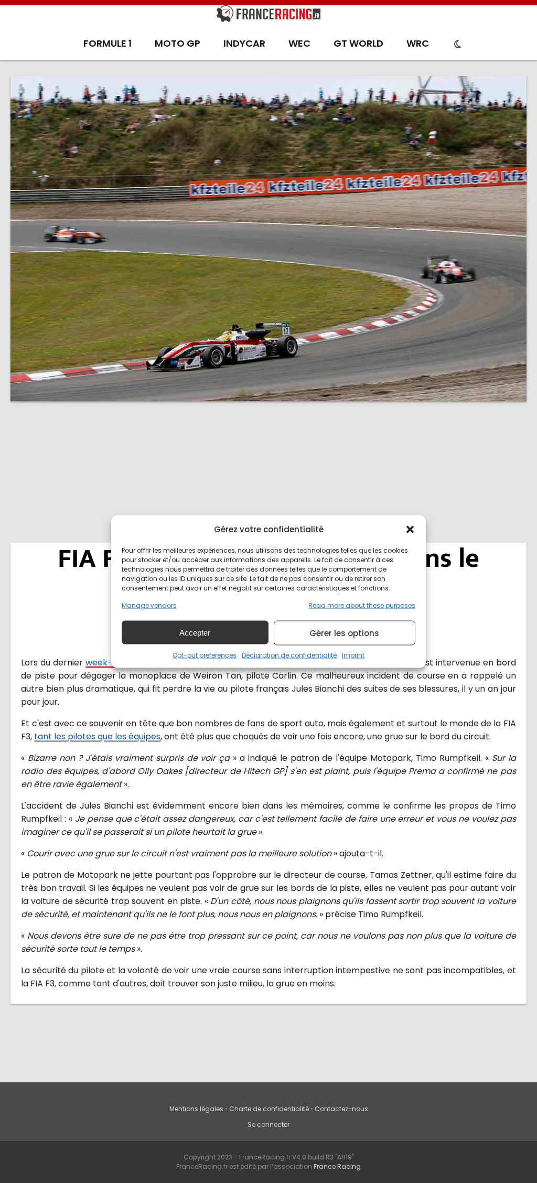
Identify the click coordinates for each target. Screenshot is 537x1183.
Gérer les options (344, 632)
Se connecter (268, 1124)
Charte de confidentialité (269, 1108)
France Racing (337, 1166)
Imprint (353, 655)
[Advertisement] (268, 490)
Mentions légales (196, 1108)
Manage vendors (149, 605)
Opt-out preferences (205, 655)
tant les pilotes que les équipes (97, 736)
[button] (410, 529)
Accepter (194, 632)
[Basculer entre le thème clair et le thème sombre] (458, 44)
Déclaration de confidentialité (289, 655)
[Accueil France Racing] (268, 15)
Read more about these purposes (361, 605)
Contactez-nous (341, 1108)
